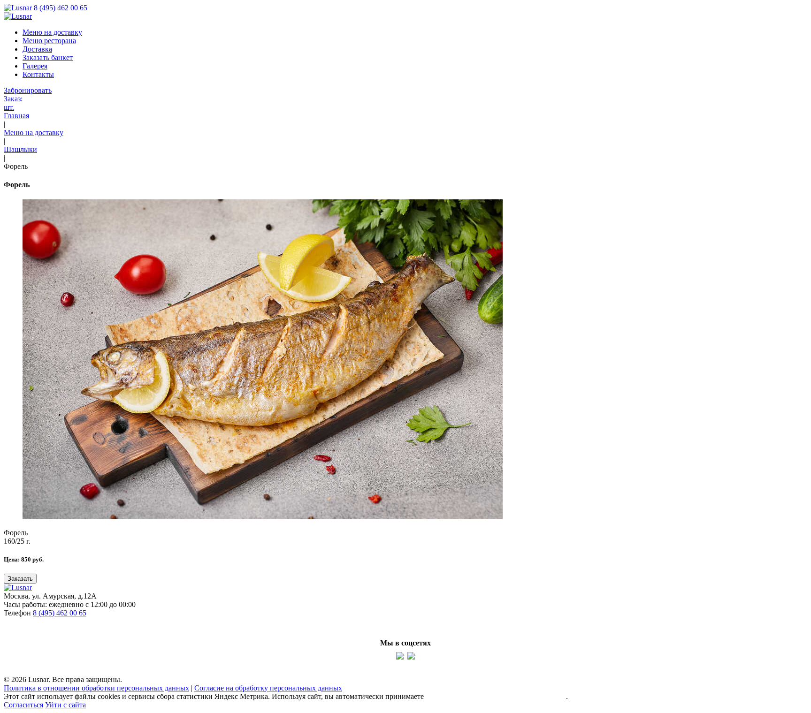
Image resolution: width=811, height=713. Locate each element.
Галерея (35, 66)
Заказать (20, 578)
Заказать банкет (48, 57)
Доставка (37, 49)
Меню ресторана (49, 41)
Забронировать (28, 90)
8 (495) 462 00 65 (60, 8)
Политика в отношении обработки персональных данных (96, 688)
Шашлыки (20, 149)
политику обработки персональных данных (496, 696)
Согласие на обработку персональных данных (268, 688)
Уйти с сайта (65, 705)
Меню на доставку (52, 32)
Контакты (38, 74)
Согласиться (23, 705)
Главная (16, 116)
